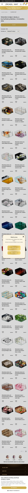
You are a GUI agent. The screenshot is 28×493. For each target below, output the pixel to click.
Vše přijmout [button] (14, 487)
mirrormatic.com (14, 248)
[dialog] (14, 484)
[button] (13, 491)
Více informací (13, 485)
